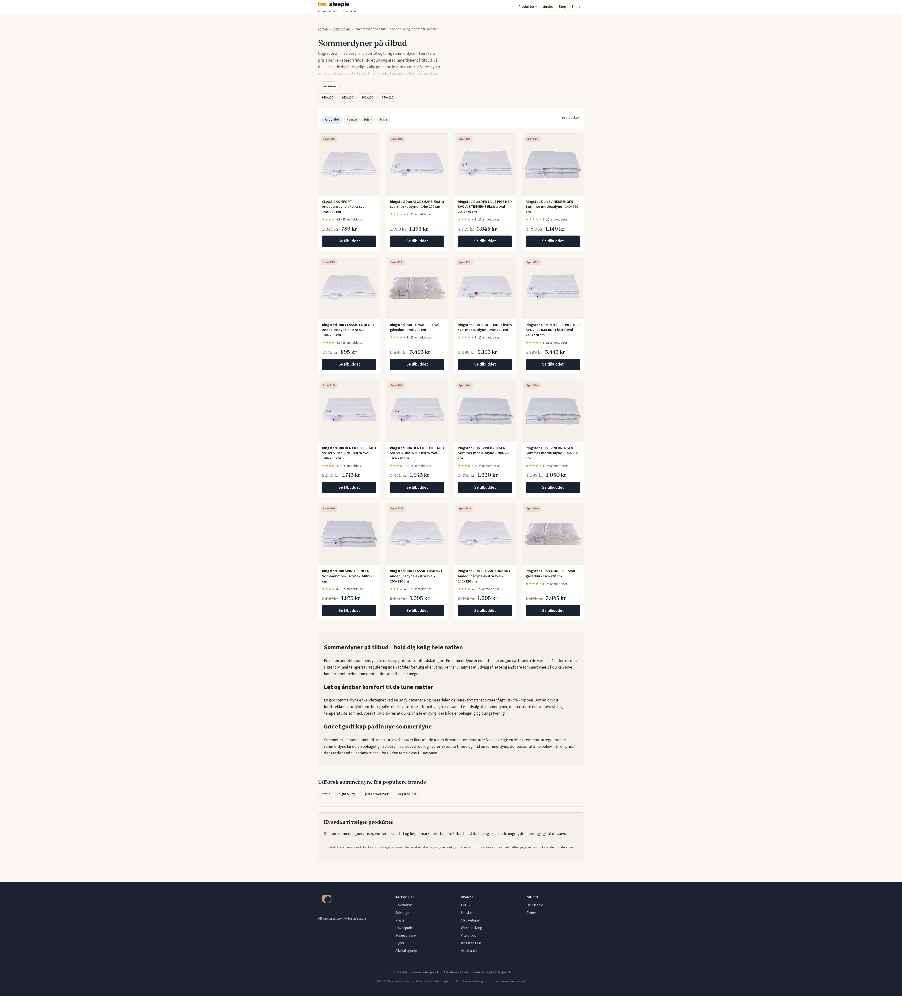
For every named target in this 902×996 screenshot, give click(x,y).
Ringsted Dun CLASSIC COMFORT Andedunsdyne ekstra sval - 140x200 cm (348, 330)
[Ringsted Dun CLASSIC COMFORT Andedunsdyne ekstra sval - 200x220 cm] (417, 534)
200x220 (367, 97)
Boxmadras (403, 905)
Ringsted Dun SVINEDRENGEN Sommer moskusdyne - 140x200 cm (552, 453)
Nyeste (351, 119)
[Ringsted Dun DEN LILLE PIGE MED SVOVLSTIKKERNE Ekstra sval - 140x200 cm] (349, 411)
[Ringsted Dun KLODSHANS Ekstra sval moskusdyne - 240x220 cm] (485, 288)
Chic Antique (470, 920)
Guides (548, 6)
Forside (323, 29)
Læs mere (329, 86)
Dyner (399, 943)
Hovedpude (404, 927)
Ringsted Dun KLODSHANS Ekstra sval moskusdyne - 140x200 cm (417, 204)
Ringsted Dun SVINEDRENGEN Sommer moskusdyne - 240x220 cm (348, 576)
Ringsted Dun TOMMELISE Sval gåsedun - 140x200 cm (414, 327)
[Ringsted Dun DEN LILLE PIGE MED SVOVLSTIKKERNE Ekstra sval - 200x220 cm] (485, 165)
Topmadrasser (406, 935)
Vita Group (469, 935)
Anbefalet (332, 119)
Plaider (400, 920)
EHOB (465, 905)
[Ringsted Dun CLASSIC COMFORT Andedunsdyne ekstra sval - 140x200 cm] (349, 288)
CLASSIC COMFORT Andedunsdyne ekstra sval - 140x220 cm (345, 206)
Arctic (326, 794)
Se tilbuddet (349, 241)
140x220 (347, 97)
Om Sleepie (535, 905)
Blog (562, 6)
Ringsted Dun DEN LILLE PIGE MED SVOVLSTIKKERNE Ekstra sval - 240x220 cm (553, 330)
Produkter (526, 6)
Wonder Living (471, 927)
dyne (432, 713)
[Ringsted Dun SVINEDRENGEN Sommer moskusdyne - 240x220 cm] (349, 534)
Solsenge (402, 912)
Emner (577, 6)
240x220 (387, 97)
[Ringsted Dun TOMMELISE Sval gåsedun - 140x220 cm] (553, 534)
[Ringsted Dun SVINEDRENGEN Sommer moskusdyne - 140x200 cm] (553, 411)
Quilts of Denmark (376, 794)
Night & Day (347, 794)
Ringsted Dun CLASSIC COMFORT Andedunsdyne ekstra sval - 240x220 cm (484, 576)
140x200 (327, 97)
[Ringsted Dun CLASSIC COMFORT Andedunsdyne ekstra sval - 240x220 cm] (485, 534)
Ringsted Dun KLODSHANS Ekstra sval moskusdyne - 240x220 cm (485, 327)
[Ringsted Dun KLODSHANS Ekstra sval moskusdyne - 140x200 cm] (417, 165)
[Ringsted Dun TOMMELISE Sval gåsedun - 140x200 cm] (417, 288)
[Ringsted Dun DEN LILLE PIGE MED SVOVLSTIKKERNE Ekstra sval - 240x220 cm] (553, 288)
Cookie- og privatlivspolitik (492, 972)
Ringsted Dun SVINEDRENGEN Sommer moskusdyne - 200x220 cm (484, 453)
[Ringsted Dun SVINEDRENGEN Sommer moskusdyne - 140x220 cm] (553, 165)
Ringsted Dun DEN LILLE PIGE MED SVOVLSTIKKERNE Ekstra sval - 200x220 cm (485, 206)
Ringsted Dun (406, 794)
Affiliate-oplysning (456, 972)
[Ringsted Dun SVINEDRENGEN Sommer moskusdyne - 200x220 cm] (485, 411)
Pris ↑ (368, 119)
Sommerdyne (341, 29)
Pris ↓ (383, 119)
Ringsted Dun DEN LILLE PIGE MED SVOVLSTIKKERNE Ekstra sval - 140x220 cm (417, 453)
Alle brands (469, 950)
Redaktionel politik (425, 972)
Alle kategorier (406, 950)
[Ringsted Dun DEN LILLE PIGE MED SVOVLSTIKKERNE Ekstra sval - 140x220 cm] (417, 411)
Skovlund (467, 912)
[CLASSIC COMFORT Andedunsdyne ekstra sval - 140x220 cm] (349, 165)
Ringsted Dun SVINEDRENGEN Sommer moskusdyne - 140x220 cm (552, 206)
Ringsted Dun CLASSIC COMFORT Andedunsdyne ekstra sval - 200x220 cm (416, 576)
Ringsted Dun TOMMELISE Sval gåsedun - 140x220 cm (550, 573)
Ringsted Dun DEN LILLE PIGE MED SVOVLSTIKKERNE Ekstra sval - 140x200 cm (349, 453)
